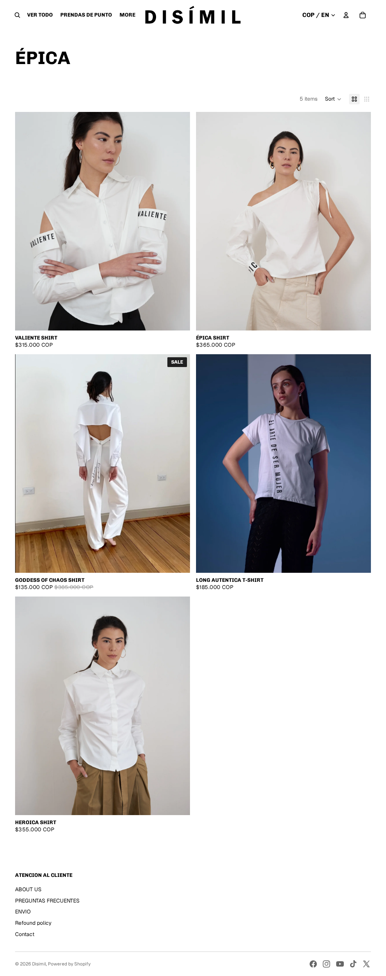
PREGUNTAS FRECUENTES (47, 900)
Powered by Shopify (69, 964)
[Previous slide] (26, 221)
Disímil (39, 964)
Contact (24, 934)
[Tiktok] (353, 963)
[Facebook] (313, 963)
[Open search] (17, 15)
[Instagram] (326, 963)
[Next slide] (178, 221)
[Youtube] (340, 963)
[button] (333, 99)
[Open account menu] (346, 15)
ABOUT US (28, 889)
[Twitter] (366, 963)
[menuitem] (127, 15)
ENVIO (23, 911)
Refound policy (33, 922)
